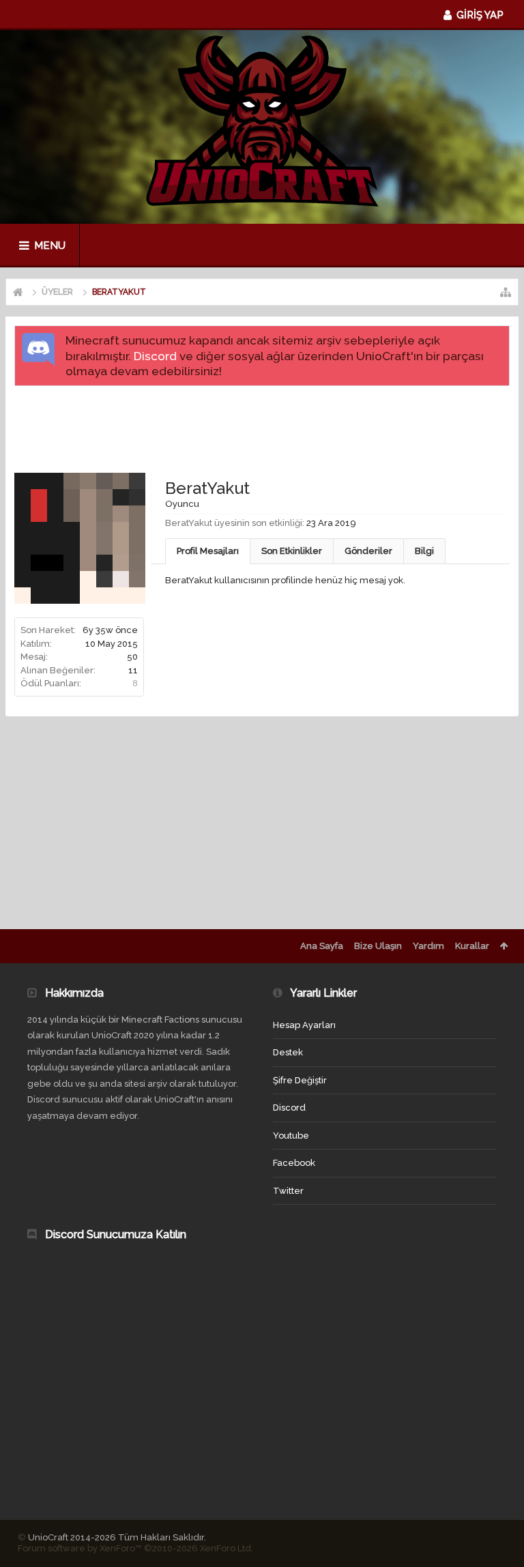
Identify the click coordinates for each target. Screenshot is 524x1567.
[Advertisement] (262, 427)
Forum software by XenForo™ (135, 1548)
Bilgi (424, 551)
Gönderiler (368, 551)
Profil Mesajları (208, 551)
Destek (288, 1052)
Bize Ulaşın (378, 946)
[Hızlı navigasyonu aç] (505, 292)
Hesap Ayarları (304, 1025)
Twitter (288, 1191)
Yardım (428, 946)
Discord (155, 356)
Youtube (291, 1135)
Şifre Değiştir (300, 1080)
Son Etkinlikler (291, 551)
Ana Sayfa (321, 946)
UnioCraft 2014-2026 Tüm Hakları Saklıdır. (117, 1537)
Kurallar (472, 946)
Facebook (294, 1163)
